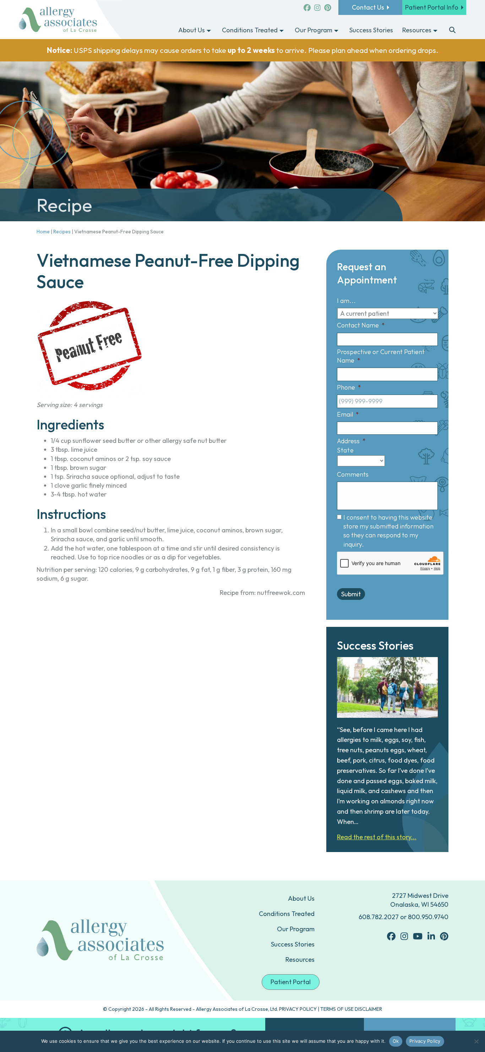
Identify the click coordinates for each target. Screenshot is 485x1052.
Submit (351, 594)
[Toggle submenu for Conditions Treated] (281, 30)
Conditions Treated (287, 914)
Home (43, 231)
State (345, 450)
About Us (301, 898)
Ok (396, 1041)
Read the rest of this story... (376, 837)
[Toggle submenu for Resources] (435, 30)
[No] (476, 1041)
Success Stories (293, 944)
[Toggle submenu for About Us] (209, 30)
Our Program (296, 929)
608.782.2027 (379, 917)
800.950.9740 (428, 917)
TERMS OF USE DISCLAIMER (351, 1009)
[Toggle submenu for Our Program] (336, 30)
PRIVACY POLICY (298, 1009)
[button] (452, 30)
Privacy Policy (425, 1041)
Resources (300, 959)
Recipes (62, 231)
